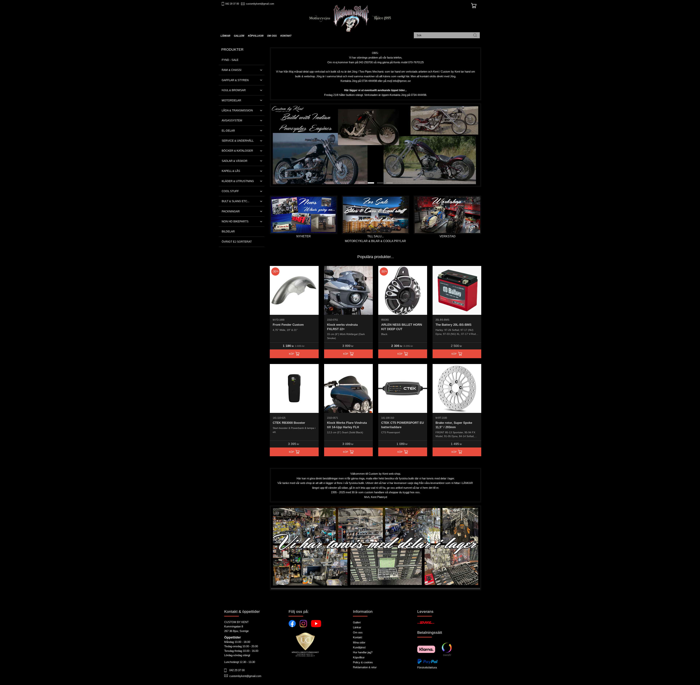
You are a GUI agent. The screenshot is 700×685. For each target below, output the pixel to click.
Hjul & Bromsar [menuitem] (234, 90)
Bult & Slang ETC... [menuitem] (235, 201)
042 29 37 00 (232, 3)
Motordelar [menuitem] (231, 100)
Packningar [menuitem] (231, 211)
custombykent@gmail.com (260, 3)
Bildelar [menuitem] (228, 231)
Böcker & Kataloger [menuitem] (237, 150)
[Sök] (475, 35)
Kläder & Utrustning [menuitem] (238, 181)
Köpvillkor (359, 657)
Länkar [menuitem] (225, 35)
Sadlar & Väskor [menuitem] (234, 160)
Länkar (357, 627)
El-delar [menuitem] (228, 130)
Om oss (358, 632)
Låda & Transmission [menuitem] (237, 110)
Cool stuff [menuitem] (230, 191)
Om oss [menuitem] (272, 35)
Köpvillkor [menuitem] (255, 35)
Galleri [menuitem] (239, 35)
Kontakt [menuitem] (285, 35)
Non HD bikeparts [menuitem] (235, 221)
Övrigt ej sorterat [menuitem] (237, 241)
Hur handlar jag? (362, 652)
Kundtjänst (359, 647)
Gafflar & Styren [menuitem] (235, 80)
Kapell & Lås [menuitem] (231, 170)
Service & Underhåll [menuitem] (238, 140)
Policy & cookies (363, 662)
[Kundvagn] (474, 5)
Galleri (357, 622)
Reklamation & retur (365, 667)
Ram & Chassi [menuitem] (231, 69)
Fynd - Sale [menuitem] (230, 59)
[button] (361, 183)
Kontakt (357, 637)
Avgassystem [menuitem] (232, 120)
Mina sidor (359, 642)
